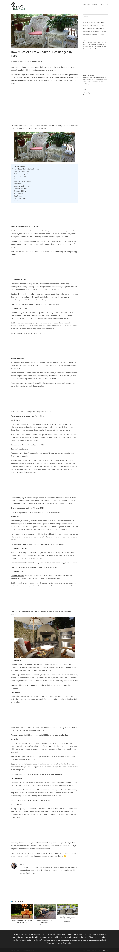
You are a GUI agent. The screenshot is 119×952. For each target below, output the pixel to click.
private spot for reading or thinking (47, 746)
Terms (84, 94)
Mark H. (15, 61)
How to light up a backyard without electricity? (94, 22)
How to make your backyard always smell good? (94, 31)
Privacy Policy (86, 93)
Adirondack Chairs (20, 176)
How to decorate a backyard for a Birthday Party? (95, 34)
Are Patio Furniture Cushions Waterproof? (45, 921)
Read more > (30, 873)
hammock (46, 846)
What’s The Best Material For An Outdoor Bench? (22, 921)
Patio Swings (18, 193)
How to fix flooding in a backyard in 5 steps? (94, 25)
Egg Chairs (18, 196)
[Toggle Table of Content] (75, 166)
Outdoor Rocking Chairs (22, 186)
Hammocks (18, 184)
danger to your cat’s (65, 667)
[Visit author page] (14, 865)
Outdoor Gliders (20, 191)
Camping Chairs (20, 198)
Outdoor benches (17, 575)
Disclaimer (85, 91)
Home (84, 950)
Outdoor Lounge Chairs (22, 174)
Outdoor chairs (16, 241)
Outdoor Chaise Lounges (23, 181)
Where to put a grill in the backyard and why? (94, 28)
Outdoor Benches (20, 189)
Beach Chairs (19, 179)
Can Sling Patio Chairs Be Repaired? (67, 918)
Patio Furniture (37, 61)
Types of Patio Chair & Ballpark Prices (25, 169)
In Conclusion (17, 201)
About (84, 89)
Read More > (95, 49)
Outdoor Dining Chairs (22, 171)
